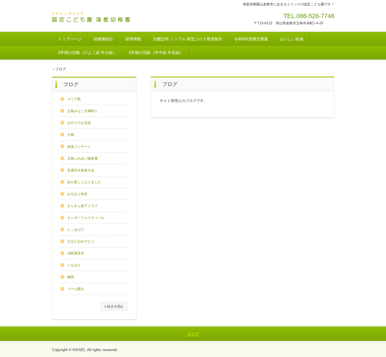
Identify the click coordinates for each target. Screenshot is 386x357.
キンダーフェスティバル (86, 218)
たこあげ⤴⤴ (75, 230)
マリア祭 (74, 99)
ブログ (71, 84)
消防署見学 (75, 253)
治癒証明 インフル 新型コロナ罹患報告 (187, 39)
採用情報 (133, 39)
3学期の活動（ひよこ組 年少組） (87, 52)
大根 (70, 135)
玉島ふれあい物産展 (82, 158)
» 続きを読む (114, 306)
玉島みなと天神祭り (82, 111)
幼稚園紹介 (103, 39)
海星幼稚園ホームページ (91, 17)
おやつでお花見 (79, 123)
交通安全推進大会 (80, 170)
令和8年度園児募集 (251, 39)
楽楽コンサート (79, 147)
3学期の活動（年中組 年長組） (156, 52)
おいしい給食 (292, 39)
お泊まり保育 (77, 194)
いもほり (74, 265)
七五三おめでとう (80, 241)
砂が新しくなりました (84, 182)
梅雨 (70, 277)
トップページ (70, 39)
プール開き (75, 289)
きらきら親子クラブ (82, 206)
